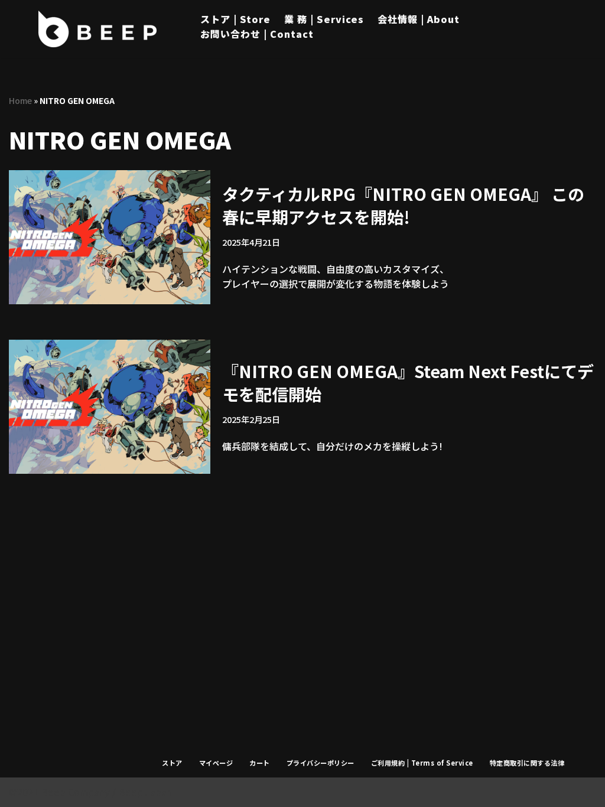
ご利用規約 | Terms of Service (422, 762)
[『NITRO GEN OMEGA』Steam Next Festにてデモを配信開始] (109, 407)
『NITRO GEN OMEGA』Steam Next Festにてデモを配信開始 (408, 382)
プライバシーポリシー (320, 762)
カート (259, 762)
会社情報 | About (419, 19)
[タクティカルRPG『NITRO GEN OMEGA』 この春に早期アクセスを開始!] (109, 237)
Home (20, 100)
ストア (172, 762)
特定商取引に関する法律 (527, 762)
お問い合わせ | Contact (257, 34)
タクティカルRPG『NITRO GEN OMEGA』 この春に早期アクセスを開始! (403, 205)
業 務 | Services (324, 19)
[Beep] (97, 29)
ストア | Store (235, 19)
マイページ (216, 762)
